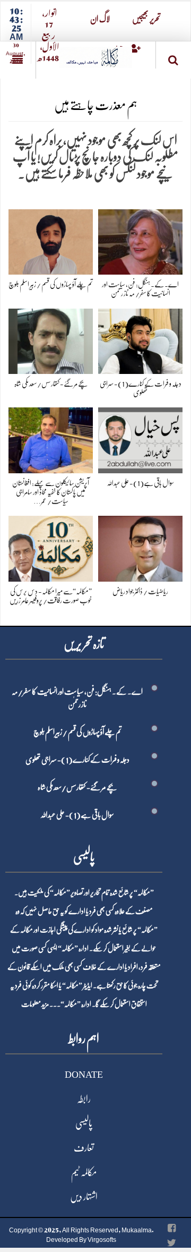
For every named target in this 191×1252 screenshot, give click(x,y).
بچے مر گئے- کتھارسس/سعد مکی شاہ (51, 383)
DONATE (84, 1074)
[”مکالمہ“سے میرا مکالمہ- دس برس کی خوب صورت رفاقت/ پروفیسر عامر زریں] (50, 546)
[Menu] (18, 60)
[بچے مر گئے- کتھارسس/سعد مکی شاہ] (50, 339)
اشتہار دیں (84, 1197)
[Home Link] (95, 54)
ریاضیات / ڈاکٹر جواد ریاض (140, 591)
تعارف (84, 1148)
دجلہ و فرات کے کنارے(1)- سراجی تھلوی (77, 759)
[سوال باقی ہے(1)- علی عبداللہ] (140, 438)
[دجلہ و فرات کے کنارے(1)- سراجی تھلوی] (140, 339)
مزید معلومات (35, 1004)
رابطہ (84, 1099)
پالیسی (83, 1123)
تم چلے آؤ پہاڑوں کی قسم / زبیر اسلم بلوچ (50, 284)
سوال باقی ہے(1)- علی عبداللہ (140, 483)
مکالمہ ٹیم (84, 1172)
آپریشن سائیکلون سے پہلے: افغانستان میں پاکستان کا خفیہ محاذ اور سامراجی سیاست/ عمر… (50, 492)
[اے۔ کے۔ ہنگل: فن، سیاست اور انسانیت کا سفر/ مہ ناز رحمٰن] (140, 239)
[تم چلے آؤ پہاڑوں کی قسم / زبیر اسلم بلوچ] (50, 239)
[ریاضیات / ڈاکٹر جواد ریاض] (140, 546)
